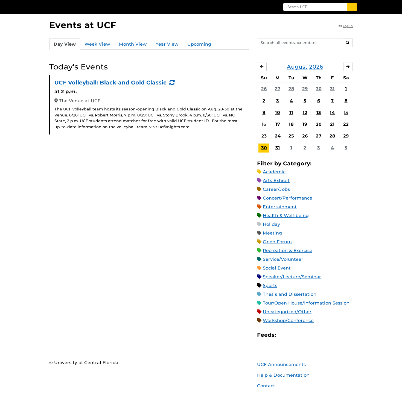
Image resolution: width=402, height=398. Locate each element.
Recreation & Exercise (287, 250)
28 (291, 88)
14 (332, 112)
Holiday (271, 224)
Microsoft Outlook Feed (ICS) (292, 335)
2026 (316, 66)
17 (277, 124)
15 (346, 112)
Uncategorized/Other (287, 311)
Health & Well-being (286, 215)
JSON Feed (320, 335)
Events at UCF (82, 25)
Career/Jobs (276, 189)
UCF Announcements (281, 364)
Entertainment (280, 206)
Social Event (277, 268)
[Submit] (352, 7)
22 (346, 124)
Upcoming (199, 44)
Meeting (272, 233)
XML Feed (311, 335)
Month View (133, 44)
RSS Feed (301, 335)
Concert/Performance (287, 198)
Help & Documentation (283, 375)
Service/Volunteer (283, 259)
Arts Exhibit (276, 180)
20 (319, 124)
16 (264, 124)
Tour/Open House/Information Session (306, 303)
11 (291, 112)
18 (291, 124)
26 (264, 88)
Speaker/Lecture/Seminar (292, 276)
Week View (97, 44)
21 (332, 124)
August (297, 66)
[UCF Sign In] (258, 7)
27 (277, 88)
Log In (348, 26)
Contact (266, 385)
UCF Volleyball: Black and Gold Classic (110, 82)
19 (304, 124)
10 (277, 112)
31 (332, 88)
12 (305, 112)
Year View (167, 44)
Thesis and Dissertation (289, 294)
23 (264, 136)
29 (305, 88)
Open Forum (277, 241)
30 (319, 88)
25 (291, 136)
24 (278, 136)
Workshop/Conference (288, 320)
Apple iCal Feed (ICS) (283, 335)
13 (318, 112)
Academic (274, 171)
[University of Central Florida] (89, 6)
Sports (270, 285)
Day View (65, 44)
